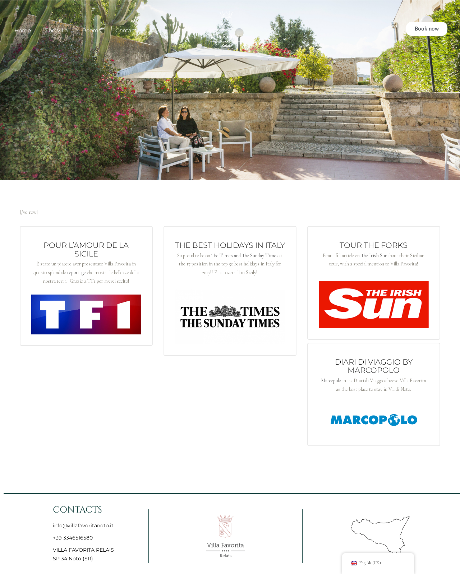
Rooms (91, 30)
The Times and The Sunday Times (245, 256)
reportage (76, 272)
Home (22, 30)
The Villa (56, 30)
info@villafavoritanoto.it (83, 525)
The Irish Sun (374, 256)
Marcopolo (331, 381)
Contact (126, 30)
